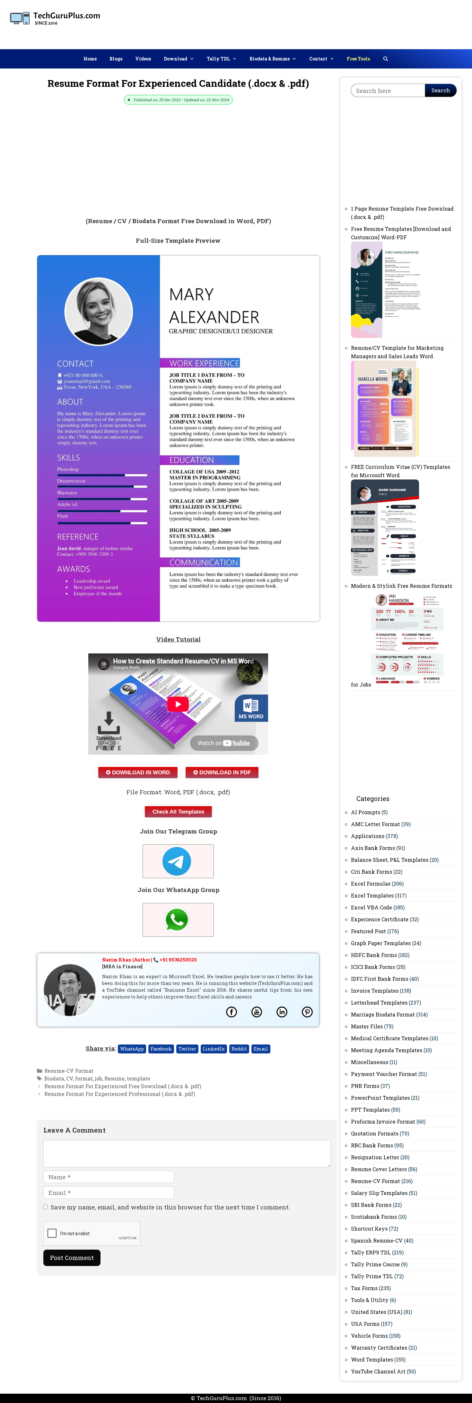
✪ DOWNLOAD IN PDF (222, 773)
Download (175, 59)
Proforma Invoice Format (383, 1121)
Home (90, 59)
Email (261, 1049)
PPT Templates (370, 1109)
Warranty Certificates (379, 1347)
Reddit (239, 1049)
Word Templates (372, 1359)
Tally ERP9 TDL (371, 1252)
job (98, 1078)
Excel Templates (372, 895)
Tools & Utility (370, 1300)
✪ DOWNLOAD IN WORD (138, 773)
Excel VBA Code (371, 907)
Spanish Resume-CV (377, 1240)
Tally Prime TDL (372, 1276)
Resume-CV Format (68, 1070)
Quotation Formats (374, 1133)
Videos (143, 59)
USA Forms (365, 1323)
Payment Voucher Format (384, 1073)
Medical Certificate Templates (389, 1038)
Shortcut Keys (369, 1228)
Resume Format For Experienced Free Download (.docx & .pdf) (122, 1086)
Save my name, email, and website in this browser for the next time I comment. (170, 1207)
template (138, 1078)
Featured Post (368, 931)
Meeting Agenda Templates (386, 1050)
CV (69, 1078)
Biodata (54, 1078)
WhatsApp (132, 1049)
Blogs (115, 59)
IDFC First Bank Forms (379, 978)
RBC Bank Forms (372, 1145)
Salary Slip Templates (379, 1192)
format (84, 1078)
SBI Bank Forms (371, 1204)
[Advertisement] (354, 23)
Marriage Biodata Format (383, 1014)
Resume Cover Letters (379, 1169)
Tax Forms (364, 1288)
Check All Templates (178, 812)
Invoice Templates (374, 990)
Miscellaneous (369, 1062)
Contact (318, 59)
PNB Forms (365, 1085)
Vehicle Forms (369, 1335)
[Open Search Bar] (385, 58)
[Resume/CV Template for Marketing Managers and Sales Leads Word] (385, 454)
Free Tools (358, 59)
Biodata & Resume (269, 59)
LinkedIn (214, 1049)
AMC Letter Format (375, 824)
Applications (367, 836)
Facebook (161, 1049)
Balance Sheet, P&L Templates (389, 859)
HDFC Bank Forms (374, 955)
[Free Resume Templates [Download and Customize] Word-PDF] (388, 336)
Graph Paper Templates (381, 943)
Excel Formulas (370, 883)
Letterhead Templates (379, 1002)
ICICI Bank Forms (373, 966)
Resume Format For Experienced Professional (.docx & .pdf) (119, 1093)
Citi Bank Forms (371, 871)
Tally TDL (218, 59)
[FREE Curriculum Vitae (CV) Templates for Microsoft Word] (385, 573)
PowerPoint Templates (380, 1097)
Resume (114, 1078)
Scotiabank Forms (374, 1216)
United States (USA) (376, 1311)
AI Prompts (365, 812)
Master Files (367, 1026)
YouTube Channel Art (378, 1371)
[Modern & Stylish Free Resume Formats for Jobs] (407, 684)
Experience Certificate (379, 919)
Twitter (187, 1049)
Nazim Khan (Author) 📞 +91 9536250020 (149, 960)
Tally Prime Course (375, 1264)
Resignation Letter (375, 1157)
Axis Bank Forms (373, 847)
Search (441, 90)
